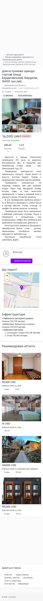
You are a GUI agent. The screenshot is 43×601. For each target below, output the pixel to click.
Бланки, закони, (18, 577)
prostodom (12, 597)
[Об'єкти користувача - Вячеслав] (6, 253)
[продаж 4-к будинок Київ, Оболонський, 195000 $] (21, 491)
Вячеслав (17, 252)
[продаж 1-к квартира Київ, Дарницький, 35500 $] (21, 366)
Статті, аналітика (12, 581)
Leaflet (18, 307)
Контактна (16, 583)
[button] (39, 101)
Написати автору (22, 261)
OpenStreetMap (26, 307)
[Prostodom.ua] (2, 55)
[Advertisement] (21, 29)
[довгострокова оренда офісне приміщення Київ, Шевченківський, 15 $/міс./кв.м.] (21, 407)
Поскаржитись (24, 96)
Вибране (9, 96)
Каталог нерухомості (15, 55)
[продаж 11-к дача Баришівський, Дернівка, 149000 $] (21, 449)
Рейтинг (16, 574)
